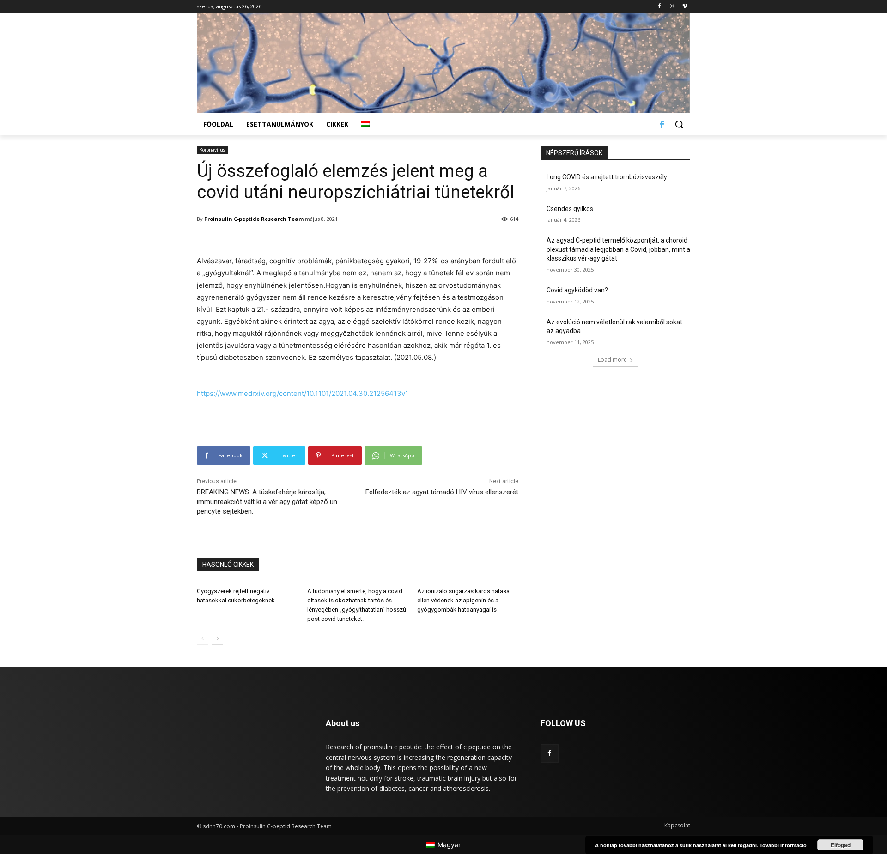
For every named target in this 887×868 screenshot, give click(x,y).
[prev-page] (202, 639)
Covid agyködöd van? (577, 290)
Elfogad (841, 845)
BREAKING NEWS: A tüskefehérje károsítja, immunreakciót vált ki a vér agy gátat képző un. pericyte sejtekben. (268, 502)
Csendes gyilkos (570, 208)
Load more (612, 360)
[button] (679, 124)
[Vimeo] (685, 6)
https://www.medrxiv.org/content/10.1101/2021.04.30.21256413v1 (302, 393)
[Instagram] (672, 6)
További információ (783, 845)
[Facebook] (659, 6)
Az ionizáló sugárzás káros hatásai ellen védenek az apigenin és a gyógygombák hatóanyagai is (464, 600)
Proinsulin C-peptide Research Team (254, 218)
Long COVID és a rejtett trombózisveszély (607, 177)
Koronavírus (212, 149)
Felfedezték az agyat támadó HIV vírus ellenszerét (441, 492)
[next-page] (217, 639)
